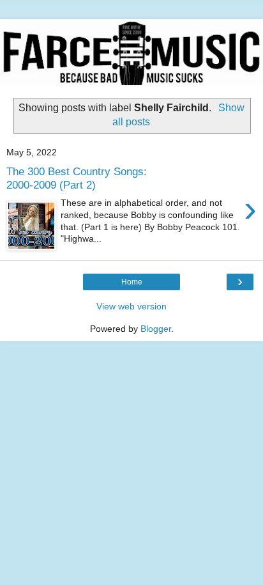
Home (131, 281)
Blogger (155, 329)
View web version (131, 306)
